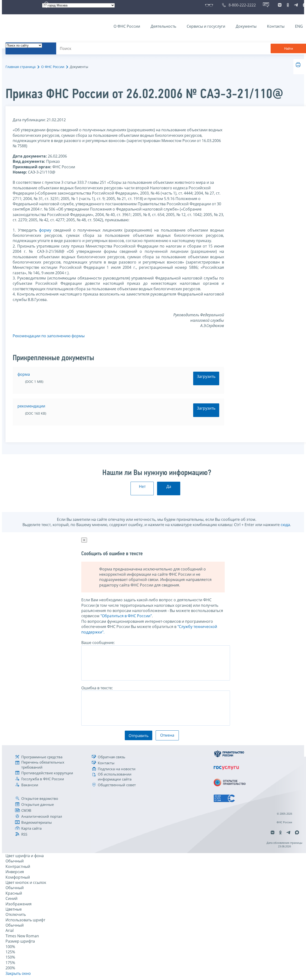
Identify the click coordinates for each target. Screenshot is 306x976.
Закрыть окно (18, 973)
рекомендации (31, 406)
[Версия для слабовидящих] (210, 5)
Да (168, 486)
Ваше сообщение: (98, 642)
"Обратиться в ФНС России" (126, 615)
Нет (142, 486)
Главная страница (20, 66)
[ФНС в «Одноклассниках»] (287, 5)
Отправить (138, 735)
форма (23, 374)
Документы (246, 26)
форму (45, 230)
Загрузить (206, 376)
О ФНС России (127, 26)
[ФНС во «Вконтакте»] (279, 5)
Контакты (275, 26)
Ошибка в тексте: (97, 688)
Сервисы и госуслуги (206, 26)
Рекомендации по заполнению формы (49, 335)
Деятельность (163, 26)
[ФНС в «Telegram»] (296, 5)
